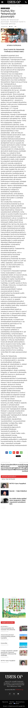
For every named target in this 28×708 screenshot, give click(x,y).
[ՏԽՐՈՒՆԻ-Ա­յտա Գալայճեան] (5, 485)
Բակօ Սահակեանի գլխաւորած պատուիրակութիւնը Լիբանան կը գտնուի (8, 467)
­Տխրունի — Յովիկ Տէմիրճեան (18, 491)
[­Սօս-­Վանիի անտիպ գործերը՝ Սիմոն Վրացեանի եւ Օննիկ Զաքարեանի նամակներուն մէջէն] (5, 500)
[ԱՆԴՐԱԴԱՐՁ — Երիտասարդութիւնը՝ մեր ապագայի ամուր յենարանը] (23, 628)
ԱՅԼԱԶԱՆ (3, 8)
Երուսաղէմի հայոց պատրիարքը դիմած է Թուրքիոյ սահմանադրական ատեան (21, 468)
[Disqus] (14, 532)
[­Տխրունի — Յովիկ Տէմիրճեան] (5, 493)
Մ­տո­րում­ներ (4, 643)
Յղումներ (11, 702)
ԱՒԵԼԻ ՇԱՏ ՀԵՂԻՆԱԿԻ (8, 479)
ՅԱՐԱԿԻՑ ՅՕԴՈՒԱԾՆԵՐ (9, 476)
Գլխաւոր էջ (5, 702)
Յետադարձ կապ (20, 702)
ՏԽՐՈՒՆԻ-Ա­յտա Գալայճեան (17, 483)
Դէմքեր (7, 8)
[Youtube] (18, 694)
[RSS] (14, 694)
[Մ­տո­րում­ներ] (23, 645)
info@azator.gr (19, 689)
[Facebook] (9, 694)
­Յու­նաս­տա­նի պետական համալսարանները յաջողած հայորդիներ (8, 636)
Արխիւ (10, 703)
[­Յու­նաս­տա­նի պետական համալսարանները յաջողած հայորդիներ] (23, 637)
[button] (26, 2)
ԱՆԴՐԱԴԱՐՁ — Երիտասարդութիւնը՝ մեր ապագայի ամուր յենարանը (8, 628)
